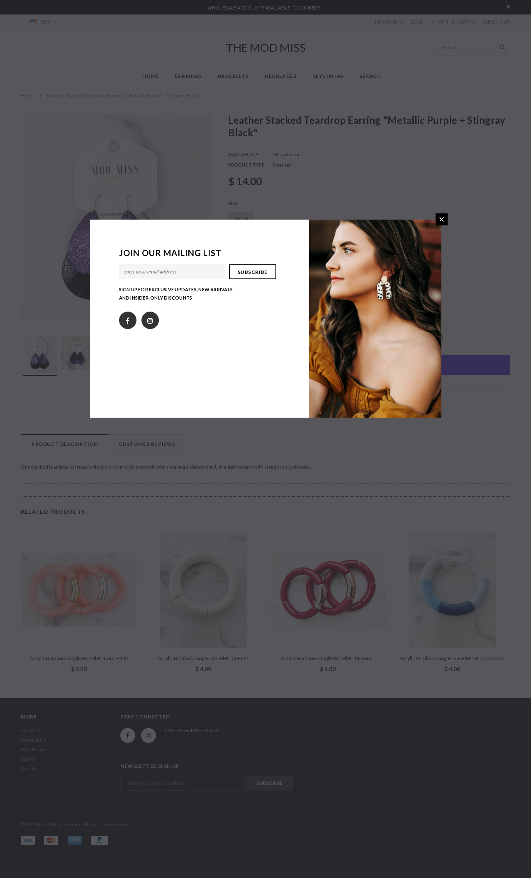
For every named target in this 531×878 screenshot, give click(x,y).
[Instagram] (150, 318)
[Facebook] (127, 318)
